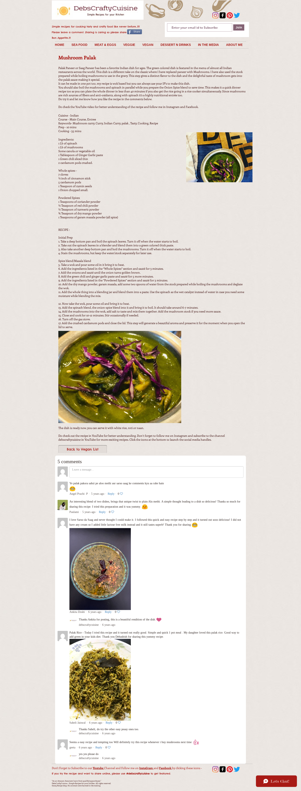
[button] (80, 45)
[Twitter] (237, 15)
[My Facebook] (223, 15)
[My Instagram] (215, 15)
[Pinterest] (230, 15)
